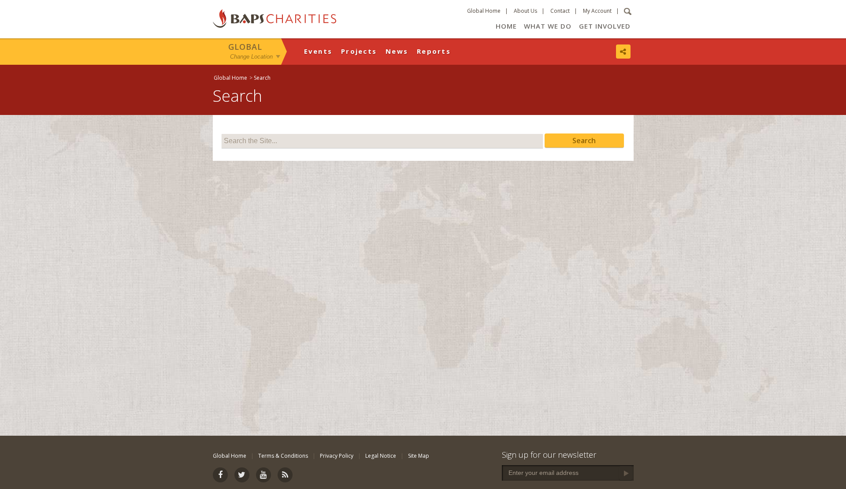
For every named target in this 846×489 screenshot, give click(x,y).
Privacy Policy (336, 455)
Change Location (251, 56)
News (397, 51)
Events (318, 51)
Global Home (484, 11)
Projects (359, 51)
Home (506, 26)
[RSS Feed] (285, 474)
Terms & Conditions (283, 455)
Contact (560, 11)
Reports (434, 51)
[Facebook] (220, 474)
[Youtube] (263, 474)
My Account (597, 11)
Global (245, 46)
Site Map (418, 455)
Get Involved (605, 26)
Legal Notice (380, 455)
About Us (525, 11)
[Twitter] (241, 474)
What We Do (547, 26)
